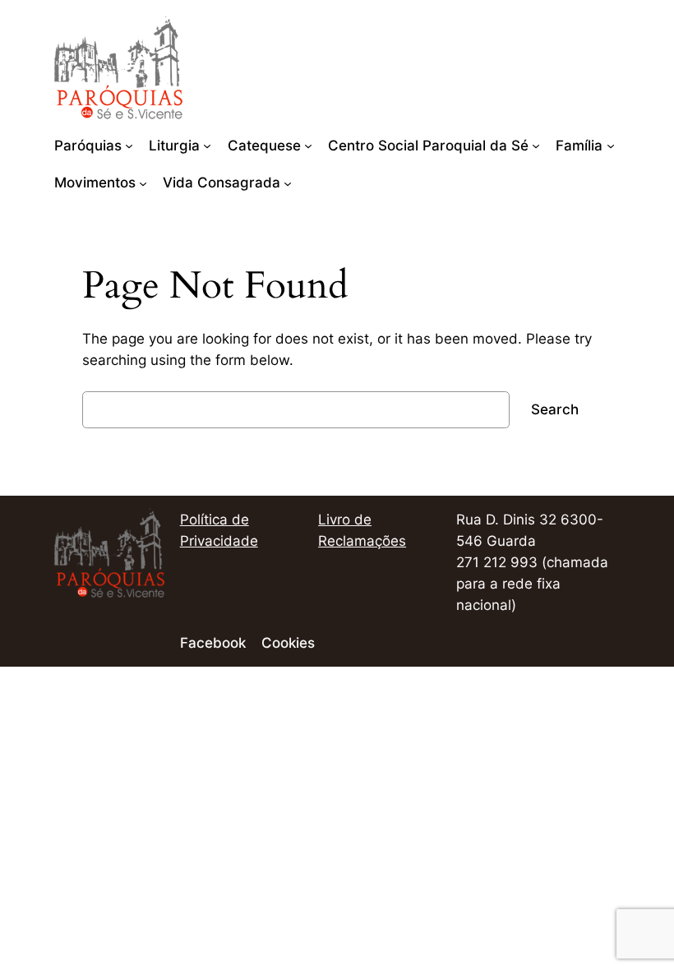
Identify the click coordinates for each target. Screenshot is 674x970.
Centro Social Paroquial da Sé (428, 145)
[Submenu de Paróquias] (129, 145)
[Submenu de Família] (611, 145)
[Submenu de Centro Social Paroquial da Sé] (536, 145)
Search (555, 409)
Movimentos (95, 182)
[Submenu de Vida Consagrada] (288, 182)
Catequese (264, 145)
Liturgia (174, 145)
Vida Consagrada (221, 182)
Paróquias (88, 145)
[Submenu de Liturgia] (207, 145)
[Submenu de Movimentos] (143, 182)
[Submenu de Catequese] (308, 145)
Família (579, 145)
